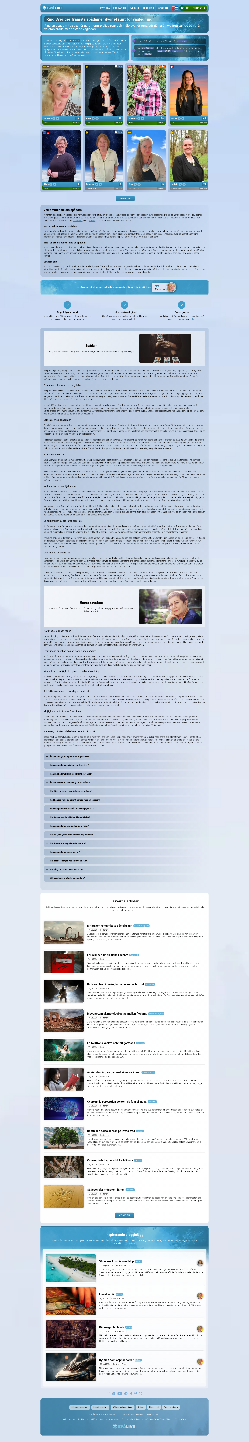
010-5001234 (73, 40)
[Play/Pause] (53, 118)
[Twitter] (140, 1393)
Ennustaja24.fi (142, 1419)
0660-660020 (141, 1414)
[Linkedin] (125, 1393)
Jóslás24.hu (154, 1419)
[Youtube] (119, 1393)
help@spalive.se (153, 1414)
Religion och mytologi (141, 926)
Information (119, 8)
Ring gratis (148, 8)
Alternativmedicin (148, 1072)
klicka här (181, 41)
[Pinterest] (135, 1393)
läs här (148, 54)
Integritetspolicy (100, 1407)
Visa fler (125, 198)
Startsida (104, 8)
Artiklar (92, 220)
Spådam (138, 1261)
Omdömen (134, 8)
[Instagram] (108, 1393)
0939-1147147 (164, 51)
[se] (176, 9)
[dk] (173, 6)
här (193, 319)
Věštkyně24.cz (165, 1419)
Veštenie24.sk (181, 1419)
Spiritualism (150, 984)
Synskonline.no (115, 1419)
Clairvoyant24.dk (129, 1419)
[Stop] (57, 118)
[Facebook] (113, 1393)
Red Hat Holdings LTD (86, 1419)
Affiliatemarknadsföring (122, 1407)
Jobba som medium (79, 1407)
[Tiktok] (131, 1393)
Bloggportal (154, 1407)
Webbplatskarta (171, 1407)
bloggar (120, 66)
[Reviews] (124, 287)
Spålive (93, 1414)
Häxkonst (138, 1160)
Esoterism (140, 1131)
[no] (173, 9)
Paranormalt (134, 955)
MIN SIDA (76, 123)
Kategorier (162, 8)
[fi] (176, 6)
